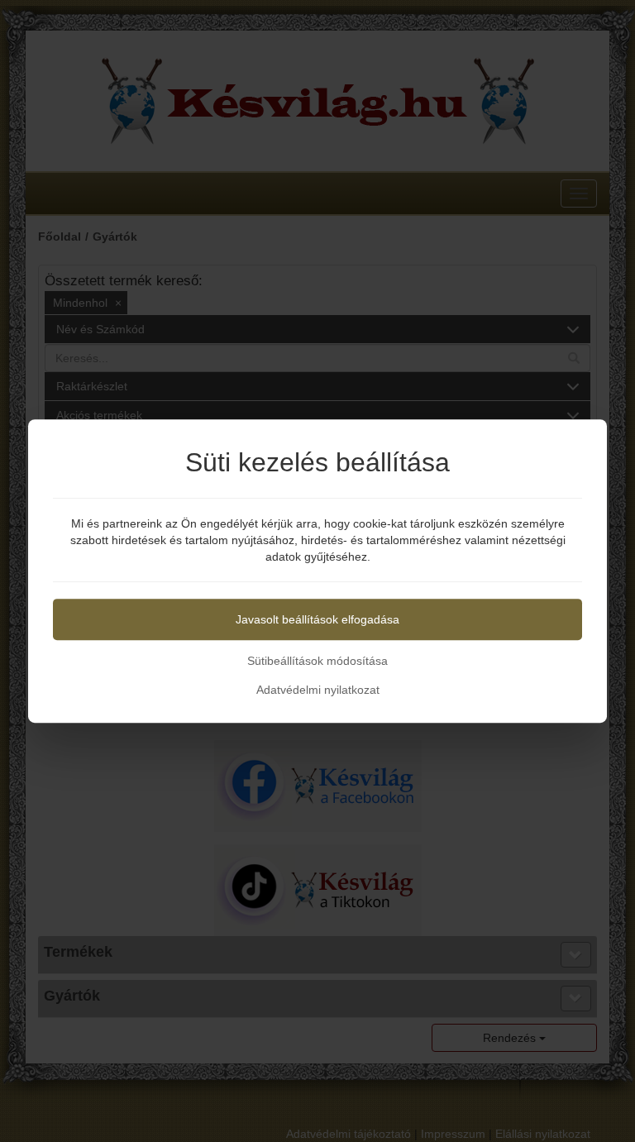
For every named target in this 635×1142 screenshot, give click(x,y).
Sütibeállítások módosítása (317, 660)
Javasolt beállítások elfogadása (317, 619)
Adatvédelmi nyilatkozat (318, 689)
